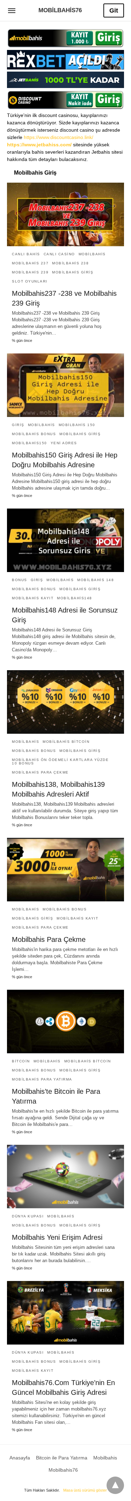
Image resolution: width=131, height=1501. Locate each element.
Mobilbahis (92, 254)
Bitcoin (21, 1061)
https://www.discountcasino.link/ (58, 137)
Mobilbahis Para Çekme (49, 939)
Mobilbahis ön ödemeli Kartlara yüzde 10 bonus (60, 761)
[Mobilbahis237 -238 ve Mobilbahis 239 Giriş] (65, 214)
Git (113, 10)
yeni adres (64, 443)
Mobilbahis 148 (95, 580)
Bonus (19, 580)
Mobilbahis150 (29, 443)
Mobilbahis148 (74, 598)
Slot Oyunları (30, 281)
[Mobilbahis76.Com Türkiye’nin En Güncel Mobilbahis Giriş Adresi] (65, 1313)
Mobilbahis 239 (30, 272)
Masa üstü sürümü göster (85, 1490)
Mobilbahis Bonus (34, 434)
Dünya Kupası (28, 1216)
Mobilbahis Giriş (72, 272)
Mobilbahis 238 (70, 263)
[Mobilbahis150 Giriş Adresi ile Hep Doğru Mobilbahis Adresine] (65, 385)
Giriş (18, 425)
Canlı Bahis (26, 254)
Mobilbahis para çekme (40, 772)
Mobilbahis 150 (77, 425)
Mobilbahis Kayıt (32, 598)
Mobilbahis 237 (30, 263)
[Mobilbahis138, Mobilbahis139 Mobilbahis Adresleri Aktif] (65, 702)
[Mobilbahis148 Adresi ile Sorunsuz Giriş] (65, 540)
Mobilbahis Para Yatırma (42, 1079)
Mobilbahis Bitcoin (66, 742)
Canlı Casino (59, 254)
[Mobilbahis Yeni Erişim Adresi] (65, 1176)
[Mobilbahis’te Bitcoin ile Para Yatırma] (65, 1021)
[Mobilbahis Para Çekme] (65, 869)
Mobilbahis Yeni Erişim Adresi (57, 1237)
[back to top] (115, 1485)
